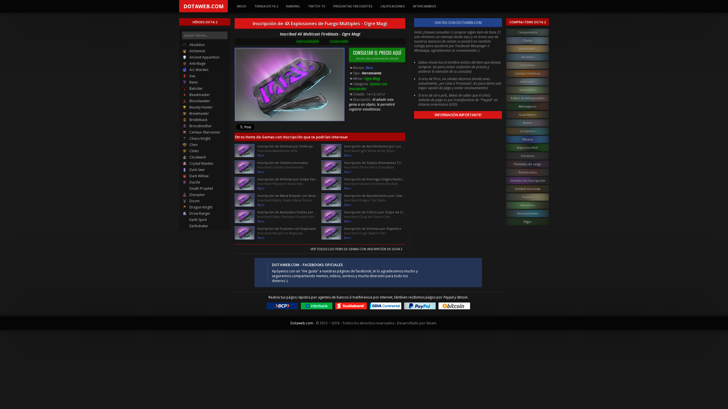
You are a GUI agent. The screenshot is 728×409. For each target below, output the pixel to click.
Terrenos (527, 65)
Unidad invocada (527, 189)
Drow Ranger (199, 213)
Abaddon (197, 44)
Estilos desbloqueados (527, 98)
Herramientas (527, 213)
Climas (528, 40)
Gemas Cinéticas (527, 73)
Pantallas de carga (527, 164)
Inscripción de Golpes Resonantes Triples (374, 162)
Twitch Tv (316, 6)
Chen (193, 144)
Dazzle (194, 182)
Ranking (293, 6)
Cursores (527, 156)
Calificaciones (392, 6)
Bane (193, 82)
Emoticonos (528, 172)
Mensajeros (527, 106)
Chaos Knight (199, 138)
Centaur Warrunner (204, 132)
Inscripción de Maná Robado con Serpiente (287, 195)
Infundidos (528, 90)
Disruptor (197, 194)
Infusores (527, 82)
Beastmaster (199, 94)
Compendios (527, 32)
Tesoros (528, 197)
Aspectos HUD (527, 147)
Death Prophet (201, 188)
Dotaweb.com (203, 6)
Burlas (527, 123)
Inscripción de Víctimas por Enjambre (372, 228)
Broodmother (200, 126)
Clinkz (194, 151)
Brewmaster (199, 113)
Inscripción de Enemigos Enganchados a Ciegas (374, 179)
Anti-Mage (197, 63)
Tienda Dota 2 (266, 6)
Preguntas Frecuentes (353, 6)
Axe (192, 76)
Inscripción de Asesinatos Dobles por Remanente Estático (287, 212)
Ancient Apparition (204, 57)
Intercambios (424, 6)
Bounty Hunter (201, 107)
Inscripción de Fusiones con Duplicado (286, 228)
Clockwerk (197, 157)
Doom (194, 201)
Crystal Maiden (201, 163)
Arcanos (528, 57)
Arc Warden (198, 69)
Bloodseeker (199, 101)
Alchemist (197, 51)
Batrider (196, 88)
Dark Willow (198, 176)
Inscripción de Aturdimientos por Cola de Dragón (374, 195)
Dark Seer (197, 169)
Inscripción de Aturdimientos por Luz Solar (374, 146)
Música (527, 139)
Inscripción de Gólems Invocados (282, 162)
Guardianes (527, 114)
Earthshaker (198, 226)
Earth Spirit (198, 219)
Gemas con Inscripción (527, 180)
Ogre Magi (372, 78)
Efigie (527, 222)
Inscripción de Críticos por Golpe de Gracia (374, 212)
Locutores (527, 131)
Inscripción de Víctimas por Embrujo (285, 146)
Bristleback (198, 119)
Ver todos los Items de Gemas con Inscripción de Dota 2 (356, 249)
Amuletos (527, 205)
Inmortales (527, 49)
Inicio (241, 6)
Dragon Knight (200, 207)
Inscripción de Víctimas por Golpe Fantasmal (287, 179)
